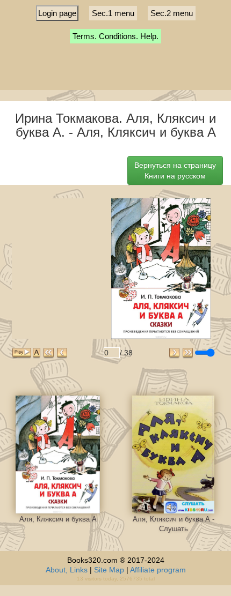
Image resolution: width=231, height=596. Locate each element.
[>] (174, 353)
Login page (57, 13)
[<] (62, 353)
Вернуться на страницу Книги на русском (175, 170)
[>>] (188, 353)
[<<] (49, 353)
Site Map (109, 569)
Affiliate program (158, 569)
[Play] (21, 353)
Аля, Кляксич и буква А (58, 519)
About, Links (67, 569)
